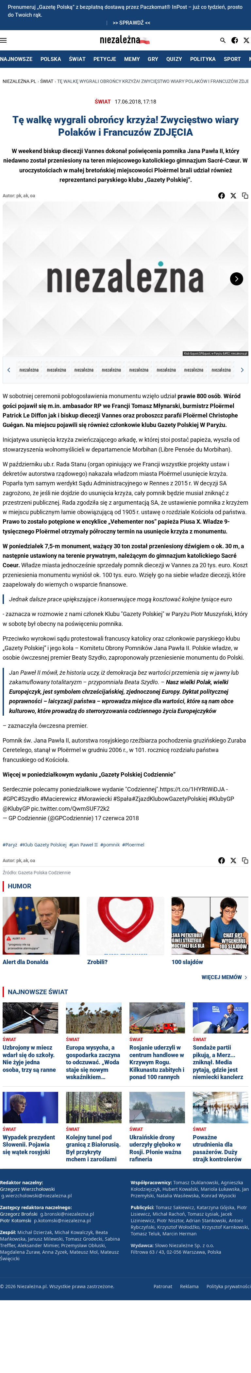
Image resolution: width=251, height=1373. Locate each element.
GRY (153, 59)
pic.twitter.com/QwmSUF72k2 (70, 808)
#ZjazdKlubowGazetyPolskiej (169, 798)
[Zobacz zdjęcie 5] (139, 370)
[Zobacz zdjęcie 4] (111, 370)
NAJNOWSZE (16, 59)
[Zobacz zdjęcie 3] (84, 370)
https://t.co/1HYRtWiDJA (192, 789)
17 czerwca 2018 (117, 818)
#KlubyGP (221, 798)
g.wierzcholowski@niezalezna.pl (36, 1195)
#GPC (10, 798)
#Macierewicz (58, 798)
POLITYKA (203, 59)
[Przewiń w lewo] (9, 370)
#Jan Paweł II (83, 844)
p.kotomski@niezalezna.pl (62, 1220)
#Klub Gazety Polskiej (43, 844)
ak (25, 195)
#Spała (122, 798)
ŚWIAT (77, 59)
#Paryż (10, 844)
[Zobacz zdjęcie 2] (56, 370)
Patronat (163, 1286)
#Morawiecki (95, 798)
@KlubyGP (16, 808)
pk (18, 195)
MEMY (132, 59)
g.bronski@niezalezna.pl (67, 1214)
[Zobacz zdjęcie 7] (194, 370)
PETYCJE (104, 59)
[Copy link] (245, 195)
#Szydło (28, 798)
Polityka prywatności (229, 1286)
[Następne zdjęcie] (236, 278)
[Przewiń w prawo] (242, 370)
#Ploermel (133, 844)
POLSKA (51, 59)
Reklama (189, 1286)
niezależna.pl (19, 81)
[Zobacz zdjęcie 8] (221, 370)
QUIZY (174, 59)
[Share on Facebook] (221, 195)
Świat (46, 81)
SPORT (232, 59)
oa (32, 195)
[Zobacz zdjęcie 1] (29, 370)
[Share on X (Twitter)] (233, 195)
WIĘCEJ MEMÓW (222, 977)
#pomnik (110, 844)
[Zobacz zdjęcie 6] (166, 370)
